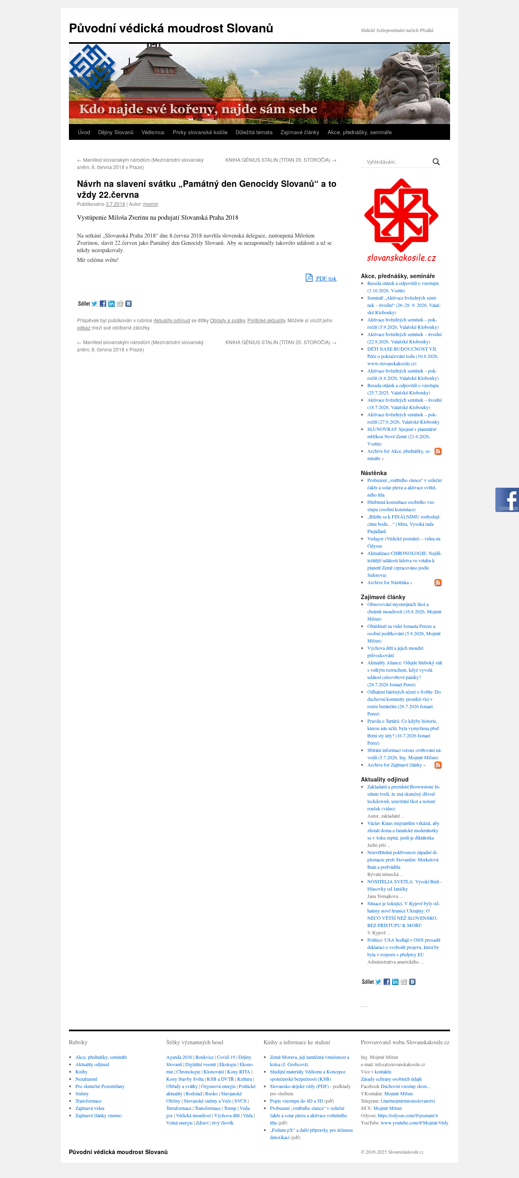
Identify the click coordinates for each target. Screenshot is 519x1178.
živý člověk (223, 1122)
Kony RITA (238, 1071)
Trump (230, 1108)
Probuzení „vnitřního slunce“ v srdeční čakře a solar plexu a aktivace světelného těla (404, 487)
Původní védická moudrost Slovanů (171, 27)
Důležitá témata (254, 132)
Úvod (84, 132)
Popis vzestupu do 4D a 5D (296, 1100)
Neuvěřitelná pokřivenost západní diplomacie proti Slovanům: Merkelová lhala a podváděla (402, 859)
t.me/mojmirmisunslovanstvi (408, 1100)
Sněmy (82, 1093)
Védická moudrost (193, 1115)
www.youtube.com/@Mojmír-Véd (413, 1122)
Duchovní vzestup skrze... (406, 1086)
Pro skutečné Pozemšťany (99, 1086)
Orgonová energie (218, 1086)
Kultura (244, 1078)
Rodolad (194, 1093)
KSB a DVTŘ (220, 1078)
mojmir (150, 203)
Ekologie (227, 1064)
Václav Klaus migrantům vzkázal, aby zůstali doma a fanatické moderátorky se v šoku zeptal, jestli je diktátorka (403, 830)
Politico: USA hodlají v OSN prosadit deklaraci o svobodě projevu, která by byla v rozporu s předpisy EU (403, 946)
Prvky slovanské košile (200, 132)
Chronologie (188, 1071)
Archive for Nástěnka (388, 582)
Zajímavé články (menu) (98, 1115)
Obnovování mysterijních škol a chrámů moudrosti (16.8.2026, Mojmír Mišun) (404, 611)
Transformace (88, 1100)
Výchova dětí (227, 1115)
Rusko (211, 1093)
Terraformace (178, 1108)
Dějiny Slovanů (115, 132)
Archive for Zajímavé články (394, 764)
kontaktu (383, 1071)
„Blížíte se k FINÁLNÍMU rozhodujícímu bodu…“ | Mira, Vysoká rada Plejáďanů (404, 523)
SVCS (240, 1100)
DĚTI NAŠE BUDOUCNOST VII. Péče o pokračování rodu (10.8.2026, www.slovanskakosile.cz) (402, 355)
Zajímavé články (300, 132)
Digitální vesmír (200, 1064)
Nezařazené (86, 1078)
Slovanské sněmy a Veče (207, 1100)
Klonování (214, 1071)
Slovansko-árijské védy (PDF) (299, 1086)
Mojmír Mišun (398, 1093)
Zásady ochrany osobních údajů (391, 1078)
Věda (248, 1115)
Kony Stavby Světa (185, 1078)
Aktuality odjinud (172, 320)
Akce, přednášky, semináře (360, 132)
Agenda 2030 (179, 1057)
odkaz (83, 327)
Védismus (153, 132)
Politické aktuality (266, 320)
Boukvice (204, 1057)
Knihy (81, 1071)
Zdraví (202, 1122)
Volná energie (179, 1122)
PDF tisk (326, 278)
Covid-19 (226, 1057)
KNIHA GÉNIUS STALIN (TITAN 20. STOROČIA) (281, 159)
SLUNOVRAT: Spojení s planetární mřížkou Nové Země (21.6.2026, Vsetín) (401, 436)
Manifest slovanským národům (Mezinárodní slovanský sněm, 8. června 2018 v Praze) (140, 163)
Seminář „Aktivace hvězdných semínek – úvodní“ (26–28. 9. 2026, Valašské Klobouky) (404, 304)
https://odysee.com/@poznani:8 (408, 1115)
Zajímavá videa (89, 1108)
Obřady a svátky (227, 320)
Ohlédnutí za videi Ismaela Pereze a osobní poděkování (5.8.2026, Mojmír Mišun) (404, 633)
